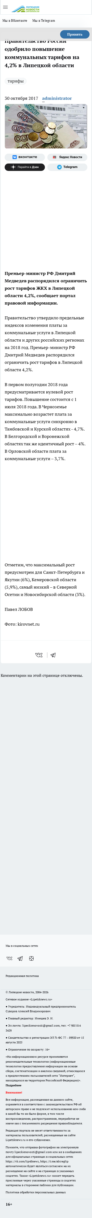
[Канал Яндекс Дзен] (25, 167)
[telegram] (55, 655)
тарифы (16, 81)
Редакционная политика (22, 976)
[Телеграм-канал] (67, 167)
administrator (57, 98)
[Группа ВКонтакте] (25, 157)
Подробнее (13, 1085)
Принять (74, 34)
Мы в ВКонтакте (14, 20)
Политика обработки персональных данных (36, 1192)
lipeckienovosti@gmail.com (41, 1025)
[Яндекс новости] (67, 157)
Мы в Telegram (43, 20)
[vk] (39, 655)
